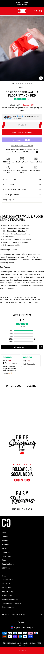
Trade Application (8, 564)
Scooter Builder (7, 580)
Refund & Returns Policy (10, 599)
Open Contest (7, 556)
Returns (5, 540)
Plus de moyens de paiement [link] (22, 146)
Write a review (19, 347)
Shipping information (15, 190)
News (4, 533)
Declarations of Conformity (11, 603)
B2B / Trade (6, 568)
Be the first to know (13, 614)
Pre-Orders (6, 584)
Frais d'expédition (18, 108)
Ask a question (11, 195)
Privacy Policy (7, 595)
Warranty (8, 200)
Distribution (6, 552)
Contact (5, 537)
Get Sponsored (7, 588)
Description (9, 180)
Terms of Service (8, 607)
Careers (4, 560)
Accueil (21, 88)
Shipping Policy (7, 591)
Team (4, 576)
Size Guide (9, 185)
